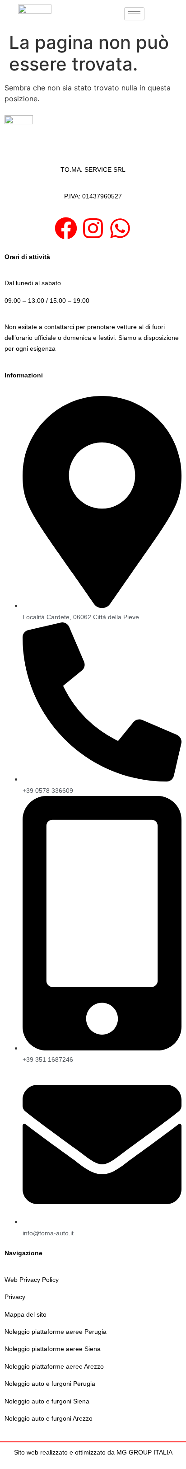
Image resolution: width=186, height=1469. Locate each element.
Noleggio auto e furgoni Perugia (50, 1383)
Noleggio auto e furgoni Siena (47, 1401)
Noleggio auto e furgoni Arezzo (49, 1418)
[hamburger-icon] (134, 13)
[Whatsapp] (120, 228)
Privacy (15, 1296)
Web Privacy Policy (32, 1279)
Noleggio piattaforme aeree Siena (53, 1348)
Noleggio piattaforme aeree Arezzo (54, 1366)
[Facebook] (66, 228)
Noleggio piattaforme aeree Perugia (56, 1331)
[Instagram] (93, 228)
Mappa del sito (25, 1314)
